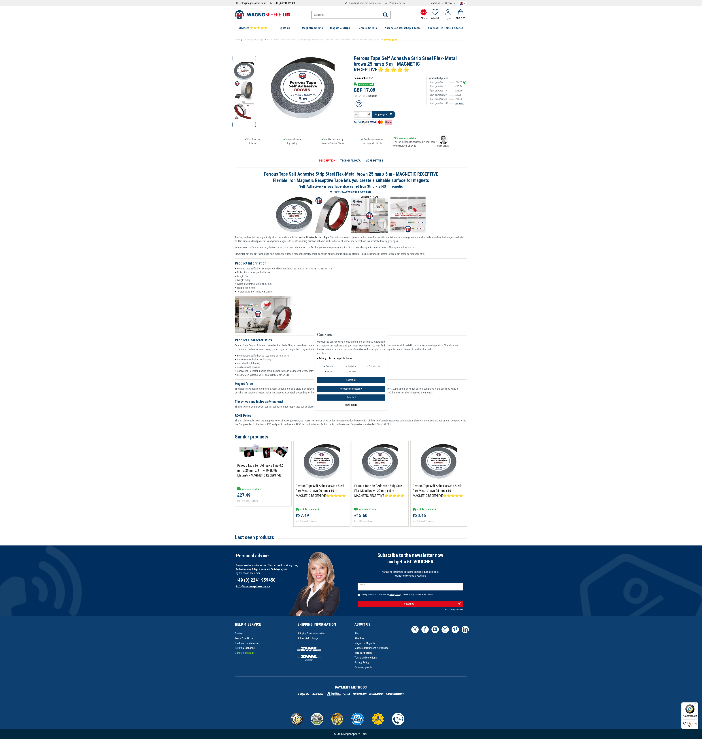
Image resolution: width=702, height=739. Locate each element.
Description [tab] (327, 160)
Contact (239, 633)
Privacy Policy (361, 662)
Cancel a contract (244, 652)
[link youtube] (435, 629)
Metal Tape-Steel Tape (253, 39)
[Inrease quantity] (369, 114)
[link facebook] (425, 629)
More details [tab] (374, 160)
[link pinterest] (455, 629)
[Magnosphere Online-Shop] (262, 14)
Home (237, 39)
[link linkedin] (465, 629)
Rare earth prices (363, 652)
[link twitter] (415, 629)
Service (449, 3)
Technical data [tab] (350, 160)
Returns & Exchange (307, 638)
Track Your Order (244, 638)
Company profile (363, 667)
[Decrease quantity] (356, 114)
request (459, 103)
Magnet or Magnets (364, 643)
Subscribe (409, 603)
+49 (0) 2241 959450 (284, 3)
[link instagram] (445, 629)
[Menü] (696, 704)
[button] (244, 124)
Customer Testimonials (247, 643)
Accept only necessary (351, 388)
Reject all (351, 397)
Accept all (351, 379)
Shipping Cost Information (311, 633)
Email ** (363, 585)
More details (351, 404)
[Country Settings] (462, 2)
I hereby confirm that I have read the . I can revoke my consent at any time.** (397, 594)
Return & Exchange (245, 648)
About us (436, 3)
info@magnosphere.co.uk (253, 3)
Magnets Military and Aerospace (371, 648)
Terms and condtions (365, 657)
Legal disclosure (344, 358)
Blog (356, 633)
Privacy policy (326, 358)
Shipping (372, 95)
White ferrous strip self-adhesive (281, 39)
